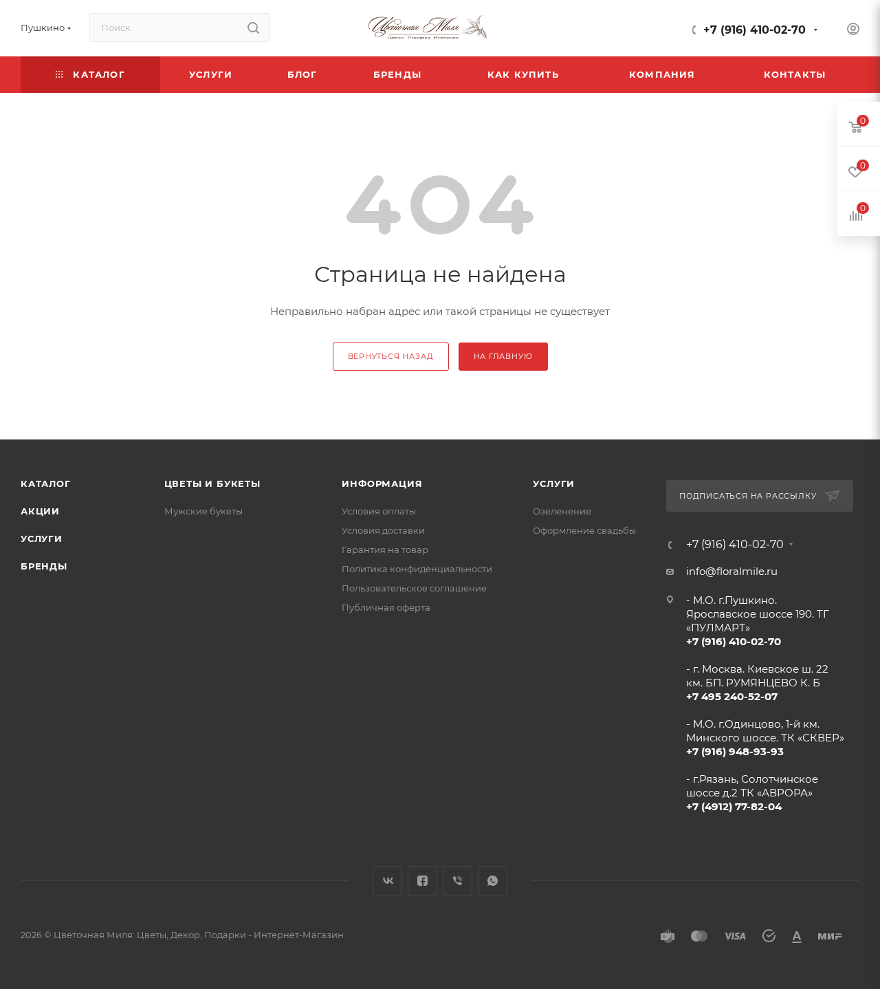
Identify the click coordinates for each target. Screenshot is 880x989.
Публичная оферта (386, 607)
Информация (382, 483)
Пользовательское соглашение (414, 588)
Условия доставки (383, 530)
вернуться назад (391, 356)
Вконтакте (387, 880)
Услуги (42, 538)
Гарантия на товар (385, 549)
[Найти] (253, 27)
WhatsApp (492, 880)
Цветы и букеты (212, 483)
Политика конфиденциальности (417, 568)
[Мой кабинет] (853, 30)
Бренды (44, 566)
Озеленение (562, 511)
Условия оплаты (379, 511)
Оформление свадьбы (584, 530)
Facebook (422, 880)
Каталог (46, 483)
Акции (40, 511)
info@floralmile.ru (732, 571)
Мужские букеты (203, 511)
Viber (457, 880)
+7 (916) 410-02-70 (754, 29)
